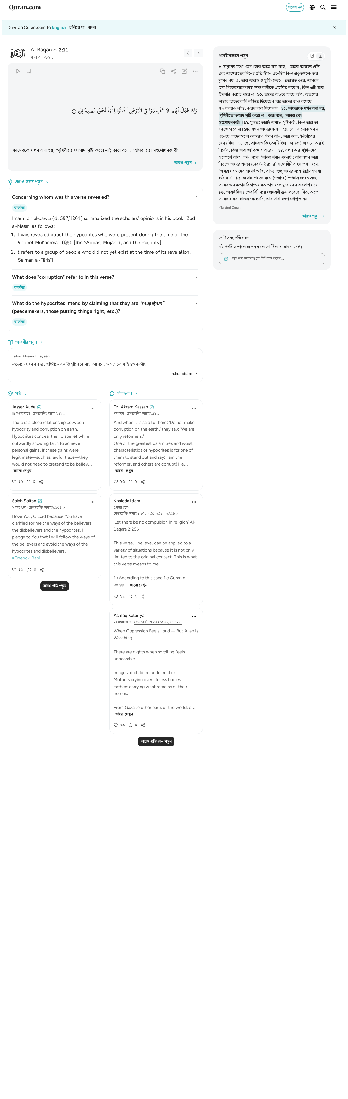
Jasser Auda (23, 407)
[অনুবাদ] (320, 56)
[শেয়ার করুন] (173, 71)
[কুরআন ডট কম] (25, 7)
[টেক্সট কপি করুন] (162, 71)
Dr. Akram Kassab (131, 407)
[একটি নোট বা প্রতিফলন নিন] (184, 71)
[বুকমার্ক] (28, 71)
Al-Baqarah (43, 50)
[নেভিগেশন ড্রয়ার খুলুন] (333, 7)
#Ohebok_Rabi (26, 558)
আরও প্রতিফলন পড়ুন (156, 742)
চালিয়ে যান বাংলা (82, 27)
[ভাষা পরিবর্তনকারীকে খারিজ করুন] (334, 28)
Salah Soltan (24, 501)
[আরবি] (312, 56)
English (59, 28)
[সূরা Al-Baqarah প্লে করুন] (18, 71)
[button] (194, 110)
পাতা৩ (35, 57)
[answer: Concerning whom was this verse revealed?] (105, 238)
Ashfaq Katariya (129, 615)
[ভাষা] (312, 7)
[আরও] (195, 71)
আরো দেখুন (22, 471)
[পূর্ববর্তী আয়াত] (188, 53)
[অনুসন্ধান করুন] (323, 7)
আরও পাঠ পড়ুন (54, 586)
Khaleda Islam (127, 501)
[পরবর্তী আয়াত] (198, 53)
